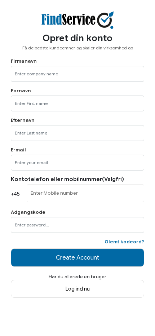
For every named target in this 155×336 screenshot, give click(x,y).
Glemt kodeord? (124, 242)
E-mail (18, 150)
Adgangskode (28, 212)
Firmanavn (24, 61)
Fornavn (21, 91)
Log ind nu (78, 289)
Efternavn (23, 120)
